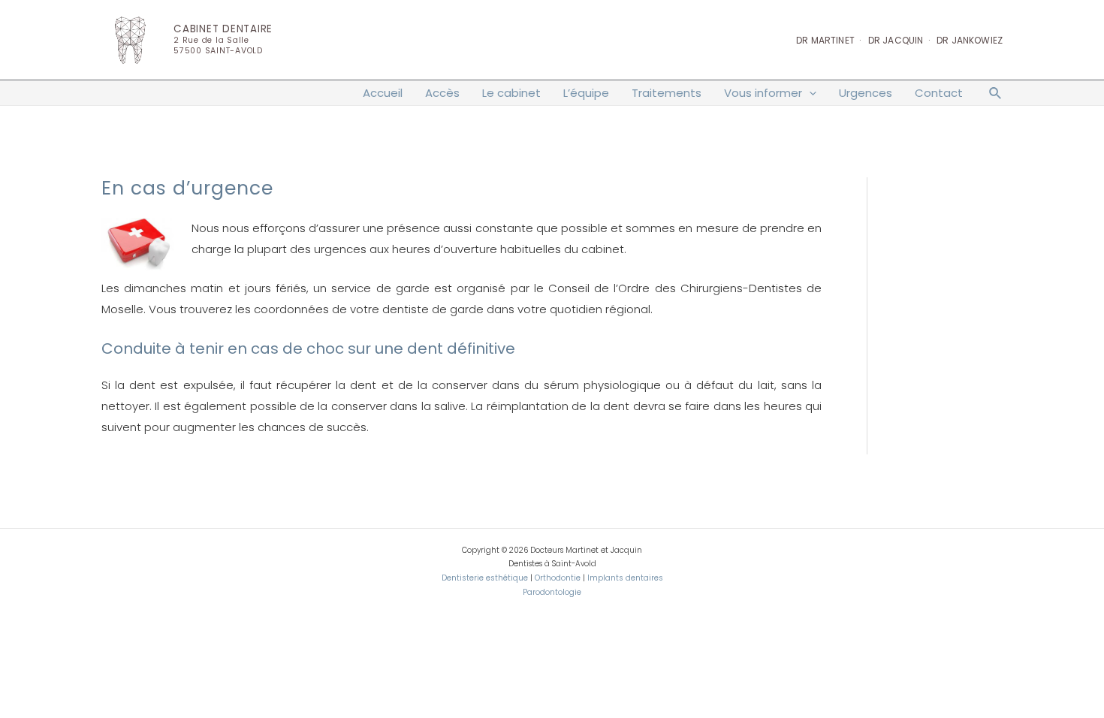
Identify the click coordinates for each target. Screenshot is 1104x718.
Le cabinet (511, 93)
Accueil (383, 93)
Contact (939, 93)
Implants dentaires (625, 578)
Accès (442, 93)
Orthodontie (558, 578)
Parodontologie (552, 592)
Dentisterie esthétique (485, 578)
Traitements (666, 93)
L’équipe (586, 93)
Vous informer (763, 93)
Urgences (865, 93)
